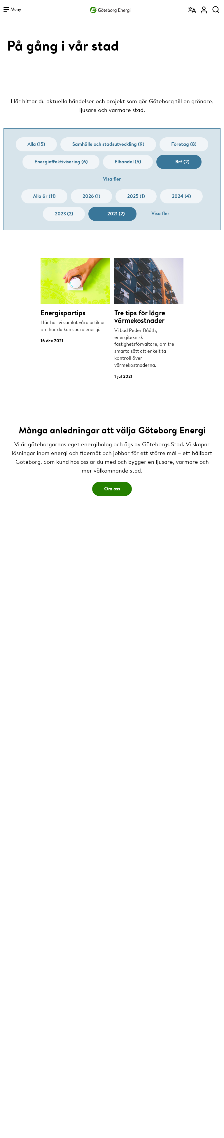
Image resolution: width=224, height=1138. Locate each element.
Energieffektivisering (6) (61, 161)
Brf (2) (182, 161)
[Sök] (216, 8)
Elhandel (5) (128, 161)
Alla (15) (36, 144)
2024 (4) (181, 196)
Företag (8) (184, 144)
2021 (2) (116, 213)
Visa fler (112, 178)
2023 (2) (64, 213)
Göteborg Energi (110, 9)
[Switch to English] (192, 8)
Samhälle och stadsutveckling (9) (108, 144)
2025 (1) (136, 196)
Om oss (112, 488)
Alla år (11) (44, 196)
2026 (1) (91, 196)
